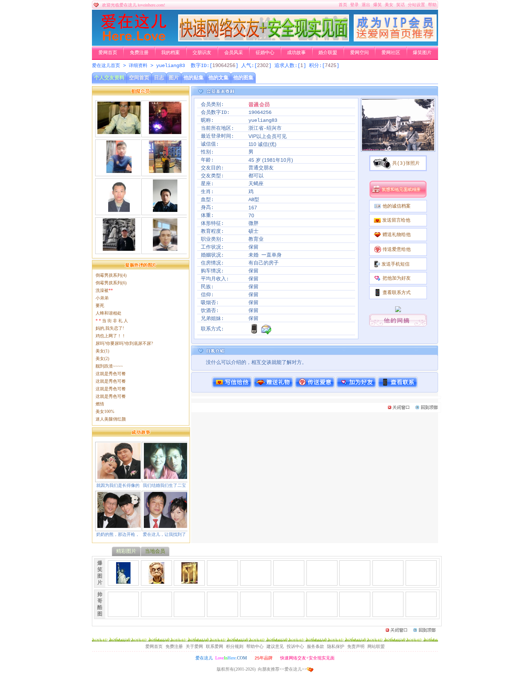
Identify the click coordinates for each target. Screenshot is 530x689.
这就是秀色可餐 (111, 373)
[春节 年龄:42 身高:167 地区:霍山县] (119, 170)
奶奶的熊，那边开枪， (118, 534)
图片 (174, 77)
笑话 (400, 4)
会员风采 (233, 52)
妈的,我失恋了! (110, 328)
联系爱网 (214, 646)
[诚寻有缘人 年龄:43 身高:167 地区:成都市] (119, 131)
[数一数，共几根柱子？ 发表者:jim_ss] (189, 581)
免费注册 (139, 52)
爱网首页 (107, 52)
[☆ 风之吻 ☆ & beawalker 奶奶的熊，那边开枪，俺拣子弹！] (119, 525)
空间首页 (139, 77)
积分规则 (234, 646)
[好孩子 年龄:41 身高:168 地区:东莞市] (119, 209)
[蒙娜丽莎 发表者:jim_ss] (222, 581)
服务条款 (315, 646)
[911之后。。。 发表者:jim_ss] (123, 581)
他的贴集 (194, 77)
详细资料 (138, 65)
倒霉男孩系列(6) (111, 282)
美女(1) (102, 351)
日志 (159, 77)
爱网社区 (390, 52)
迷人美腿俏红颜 (111, 419)
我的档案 (170, 52)
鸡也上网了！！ (111, 335)
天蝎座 (256, 184)
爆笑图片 (422, 52)
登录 (354, 4)
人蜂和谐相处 (109, 313)
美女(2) (102, 358)
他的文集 (218, 77)
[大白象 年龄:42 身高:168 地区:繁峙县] (165, 209)
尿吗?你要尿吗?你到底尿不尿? (124, 343)
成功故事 (296, 52)
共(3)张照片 (406, 163)
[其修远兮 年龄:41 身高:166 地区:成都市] (165, 170)
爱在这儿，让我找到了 (164, 534)
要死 (100, 305)
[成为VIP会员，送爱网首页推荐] (395, 40)
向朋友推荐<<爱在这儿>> (282, 669)
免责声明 (356, 646)
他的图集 (243, 77)
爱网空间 (359, 52)
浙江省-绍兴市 (265, 128)
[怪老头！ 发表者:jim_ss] (156, 581)
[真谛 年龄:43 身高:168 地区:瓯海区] (165, 131)
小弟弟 (102, 298)
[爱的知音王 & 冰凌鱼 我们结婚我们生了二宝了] (165, 476)
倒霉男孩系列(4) (111, 275)
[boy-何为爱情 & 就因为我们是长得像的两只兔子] (119, 476)
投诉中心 (295, 646)
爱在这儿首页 (106, 65)
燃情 (100, 403)
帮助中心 (255, 646)
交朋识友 (202, 52)
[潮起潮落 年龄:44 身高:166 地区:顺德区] (165, 248)
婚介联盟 (327, 52)
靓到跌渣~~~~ (109, 366)
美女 (389, 4)
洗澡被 (104, 290)
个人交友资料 (109, 77)
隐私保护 (335, 646)
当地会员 (155, 551)
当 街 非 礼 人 (112, 320)
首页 (343, 4)
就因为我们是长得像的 (118, 485)
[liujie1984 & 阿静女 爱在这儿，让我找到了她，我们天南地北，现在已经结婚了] (165, 525)
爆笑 (377, 4)
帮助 (432, 4)
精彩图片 (126, 551)
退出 (366, 4)
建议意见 (275, 646)
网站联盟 (376, 646)
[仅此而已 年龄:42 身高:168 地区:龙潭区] (119, 248)
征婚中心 (265, 52)
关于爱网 (194, 646)
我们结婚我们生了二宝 (164, 485)
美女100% (105, 411)
